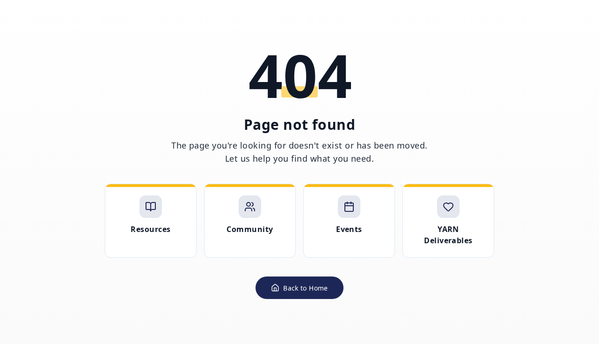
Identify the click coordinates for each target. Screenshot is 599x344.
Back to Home (305, 288)
